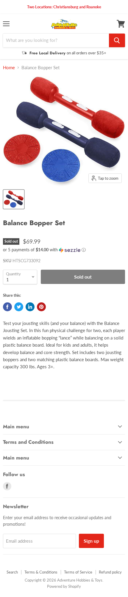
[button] (64, 250)
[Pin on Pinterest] (41, 306)
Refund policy (110, 572)
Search (12, 572)
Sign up (91, 541)
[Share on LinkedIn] (30, 306)
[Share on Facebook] (7, 306)
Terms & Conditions (40, 572)
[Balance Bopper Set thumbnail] (13, 199)
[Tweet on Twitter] (18, 306)
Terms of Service (78, 572)
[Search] (117, 40)
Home (9, 67)
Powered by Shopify (64, 586)
